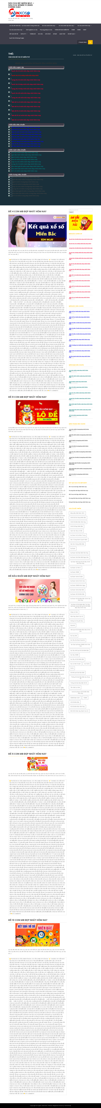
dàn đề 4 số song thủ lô (54, 317)
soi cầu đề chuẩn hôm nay (23, 1078)
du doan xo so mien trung (77, 535)
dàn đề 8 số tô (52, 491)
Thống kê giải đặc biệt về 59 (78, 683)
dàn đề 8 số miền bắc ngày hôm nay (23, 475)
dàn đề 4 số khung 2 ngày (29, 290)
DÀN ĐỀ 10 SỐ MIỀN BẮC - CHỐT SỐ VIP (42, 999)
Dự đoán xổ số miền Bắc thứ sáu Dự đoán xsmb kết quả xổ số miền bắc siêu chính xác (81, 606)
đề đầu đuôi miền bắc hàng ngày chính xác (49, 695)
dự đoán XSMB (74, 572)
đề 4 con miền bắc (40, 346)
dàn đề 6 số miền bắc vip (20, 819)
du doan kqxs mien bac (22, 1026)
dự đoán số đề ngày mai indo (42, 338)
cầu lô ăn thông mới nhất (44, 267)
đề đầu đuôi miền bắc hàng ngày (23, 695)
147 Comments (29, 1093)
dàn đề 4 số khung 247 (31, 292)
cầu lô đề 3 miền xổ (51, 269)
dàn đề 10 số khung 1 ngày (44, 988)
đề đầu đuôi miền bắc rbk (46, 701)
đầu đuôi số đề (48, 676)
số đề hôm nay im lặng (46, 350)
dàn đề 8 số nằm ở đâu (49, 481)
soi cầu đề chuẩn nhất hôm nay (33, 550)
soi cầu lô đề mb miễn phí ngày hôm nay (25, 377)
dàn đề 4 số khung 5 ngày (27, 296)
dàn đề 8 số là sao (40, 467)
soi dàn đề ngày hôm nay (29, 385)
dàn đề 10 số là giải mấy (37, 995)
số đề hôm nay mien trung (22, 352)
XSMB (73, 30)
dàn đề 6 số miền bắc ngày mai (31, 815)
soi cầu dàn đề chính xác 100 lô (39, 715)
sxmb (72, 668)
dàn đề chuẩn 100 (18, 1022)
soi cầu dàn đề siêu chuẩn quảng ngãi (40, 724)
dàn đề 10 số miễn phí (35, 1009)
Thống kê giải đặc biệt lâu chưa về (80, 677)
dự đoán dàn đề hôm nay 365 (24, 323)
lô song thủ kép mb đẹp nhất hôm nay (80, 498)
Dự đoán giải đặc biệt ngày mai (79, 557)
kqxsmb (72, 625)
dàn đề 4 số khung (54, 288)
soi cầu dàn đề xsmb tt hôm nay (29, 373)
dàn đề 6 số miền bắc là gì (45, 813)
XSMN (79, 30)
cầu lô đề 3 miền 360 (19, 624)
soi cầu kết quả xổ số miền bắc (79, 650)
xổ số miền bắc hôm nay (77, 706)
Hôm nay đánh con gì (76, 616)
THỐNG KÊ (32, 34)
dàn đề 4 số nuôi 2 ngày (37, 313)
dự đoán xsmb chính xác (77, 581)
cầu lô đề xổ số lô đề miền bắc (38, 452)
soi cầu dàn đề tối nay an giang (21, 546)
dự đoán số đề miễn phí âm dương (45, 333)
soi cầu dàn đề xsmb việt (48, 373)
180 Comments (42, 569)
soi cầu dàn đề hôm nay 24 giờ (27, 363)
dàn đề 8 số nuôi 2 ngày (50, 485)
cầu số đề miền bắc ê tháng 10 (49, 458)
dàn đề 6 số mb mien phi (32, 810)
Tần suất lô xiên (75, 687)
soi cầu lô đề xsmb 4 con (25, 383)
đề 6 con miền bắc (56, 867)
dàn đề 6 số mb (20, 810)
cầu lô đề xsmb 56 (18, 277)
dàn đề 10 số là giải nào (53, 995)
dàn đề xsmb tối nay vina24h (36, 498)
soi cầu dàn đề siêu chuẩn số (26, 369)
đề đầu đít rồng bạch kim (28, 682)
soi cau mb (73, 635)
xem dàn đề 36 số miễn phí (23, 387)
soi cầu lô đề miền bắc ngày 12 (50, 379)
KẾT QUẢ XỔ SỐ (13, 34)
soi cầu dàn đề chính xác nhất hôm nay (24, 537)
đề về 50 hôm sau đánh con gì (79, 711)
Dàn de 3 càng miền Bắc (77, 544)
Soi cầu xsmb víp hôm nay (66, 25)
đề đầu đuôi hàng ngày (19, 686)
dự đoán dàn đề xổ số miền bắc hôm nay (25, 327)
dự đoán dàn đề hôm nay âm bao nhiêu (46, 323)
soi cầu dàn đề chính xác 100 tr (21, 360)
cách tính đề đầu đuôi (21, 261)
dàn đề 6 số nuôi (24, 825)
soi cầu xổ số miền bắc (77, 659)
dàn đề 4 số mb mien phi (22, 300)
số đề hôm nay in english (30, 527)
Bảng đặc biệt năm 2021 (77, 513)
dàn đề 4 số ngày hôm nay (52, 310)
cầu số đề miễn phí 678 (43, 460)
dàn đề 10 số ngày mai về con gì (27, 1015)
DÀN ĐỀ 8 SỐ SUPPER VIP (25, 491)
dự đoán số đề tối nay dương (21, 519)
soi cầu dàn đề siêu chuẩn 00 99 (35, 367)
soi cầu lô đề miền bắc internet (52, 556)
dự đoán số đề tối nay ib (43, 344)
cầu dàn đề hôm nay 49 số (27, 618)
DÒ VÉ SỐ (48, 34)
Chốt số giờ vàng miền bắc (78, 517)
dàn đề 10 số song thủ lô (37, 1020)
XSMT (84, 30)
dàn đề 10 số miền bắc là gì (24, 1003)
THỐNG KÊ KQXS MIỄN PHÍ (62, 30)
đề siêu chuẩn (23, 871)
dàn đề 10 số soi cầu (22, 1020)
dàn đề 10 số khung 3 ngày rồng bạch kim (43, 993)
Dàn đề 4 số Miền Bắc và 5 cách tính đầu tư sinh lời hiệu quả (38, 306)
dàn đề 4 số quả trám (25, 315)
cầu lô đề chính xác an (26, 271)
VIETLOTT (23, 34)
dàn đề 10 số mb (51, 997)
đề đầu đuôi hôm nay (21, 688)
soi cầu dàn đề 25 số (49, 356)
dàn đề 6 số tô (41, 831)
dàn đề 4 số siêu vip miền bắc (23, 317)
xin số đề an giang (55, 387)
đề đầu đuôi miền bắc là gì (23, 348)
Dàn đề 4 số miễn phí (24, 308)
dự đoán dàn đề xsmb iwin (23, 331)
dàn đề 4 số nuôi (24, 313)
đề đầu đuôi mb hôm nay (52, 690)
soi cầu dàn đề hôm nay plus (32, 365)
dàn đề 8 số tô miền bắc (23, 492)
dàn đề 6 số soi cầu (39, 829)
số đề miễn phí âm (53, 352)
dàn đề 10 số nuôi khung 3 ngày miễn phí (41, 1016)
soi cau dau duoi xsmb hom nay (52, 730)
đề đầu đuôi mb (17, 690)
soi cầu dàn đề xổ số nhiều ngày (23, 548)
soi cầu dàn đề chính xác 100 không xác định (30, 358)
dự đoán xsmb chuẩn (76, 576)
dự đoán (72, 548)
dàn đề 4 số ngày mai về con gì (48, 312)
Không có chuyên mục (76, 621)
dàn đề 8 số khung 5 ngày (27, 466)
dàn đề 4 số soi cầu (39, 317)
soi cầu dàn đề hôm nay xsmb (51, 365)
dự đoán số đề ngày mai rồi (31, 340)
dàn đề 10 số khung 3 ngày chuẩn (50, 991)
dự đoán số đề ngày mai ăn (24, 338)
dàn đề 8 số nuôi (36, 485)
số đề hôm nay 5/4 (19, 350)
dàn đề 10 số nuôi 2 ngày (20, 1016)
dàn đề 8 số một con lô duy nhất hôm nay (27, 481)
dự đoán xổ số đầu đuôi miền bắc (29, 670)
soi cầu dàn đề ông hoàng (27, 543)
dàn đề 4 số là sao (40, 298)
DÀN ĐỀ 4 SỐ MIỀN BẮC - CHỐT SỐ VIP (41, 300)
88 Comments (29, 747)
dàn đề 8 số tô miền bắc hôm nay (41, 492)
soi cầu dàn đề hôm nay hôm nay (24, 541)
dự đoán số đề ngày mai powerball (28, 516)
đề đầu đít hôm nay (41, 680)
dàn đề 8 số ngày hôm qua (27, 483)
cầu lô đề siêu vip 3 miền (27, 273)
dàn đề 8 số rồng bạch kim (52, 487)
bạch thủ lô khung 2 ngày (16, 38)
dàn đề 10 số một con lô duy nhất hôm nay (47, 1011)
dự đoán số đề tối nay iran (22, 521)
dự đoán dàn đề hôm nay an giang (48, 500)
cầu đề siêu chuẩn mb (43, 788)
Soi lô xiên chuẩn (75, 664)
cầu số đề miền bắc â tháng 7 (34, 281)
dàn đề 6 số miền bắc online (51, 815)
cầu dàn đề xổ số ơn (29, 267)
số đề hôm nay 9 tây (32, 350)
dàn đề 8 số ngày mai (43, 483)
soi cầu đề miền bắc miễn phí (34, 375)
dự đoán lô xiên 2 (75, 567)
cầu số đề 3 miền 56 (43, 279)
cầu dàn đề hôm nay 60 (28, 263)
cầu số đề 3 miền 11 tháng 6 (47, 277)
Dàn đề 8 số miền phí (41, 479)
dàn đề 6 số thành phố (28, 831)
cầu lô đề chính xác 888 (26, 626)
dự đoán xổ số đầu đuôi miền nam (51, 670)
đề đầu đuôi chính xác (36, 684)
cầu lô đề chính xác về (42, 271)
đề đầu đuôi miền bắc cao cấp (46, 691)
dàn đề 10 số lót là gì (39, 997)
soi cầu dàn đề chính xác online (38, 362)
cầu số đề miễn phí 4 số (45, 283)
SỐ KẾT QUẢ (71, 34)
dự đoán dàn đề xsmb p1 (40, 331)
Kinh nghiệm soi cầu (31, 30)
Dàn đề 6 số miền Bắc (47, 810)
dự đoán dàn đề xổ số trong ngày (50, 327)
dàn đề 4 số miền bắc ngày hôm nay (40, 304)
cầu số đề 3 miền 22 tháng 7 (47, 454)
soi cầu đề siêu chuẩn (46, 896)
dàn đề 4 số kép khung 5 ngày (22, 288)
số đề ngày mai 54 (23, 354)
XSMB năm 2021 (75, 697)
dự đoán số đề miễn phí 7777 (24, 333)
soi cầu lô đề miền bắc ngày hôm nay (29, 902)
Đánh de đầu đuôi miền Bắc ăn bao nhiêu (41, 674)
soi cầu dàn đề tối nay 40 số (46, 369)
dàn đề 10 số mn (28, 1011)
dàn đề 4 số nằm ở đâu (36, 310)
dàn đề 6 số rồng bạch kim (41, 827)
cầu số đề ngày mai (41, 462)
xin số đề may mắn (35, 389)
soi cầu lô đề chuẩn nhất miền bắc (43, 552)
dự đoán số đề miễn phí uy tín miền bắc (41, 335)
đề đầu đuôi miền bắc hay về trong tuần (47, 697)
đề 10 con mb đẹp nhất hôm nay (27, 920)
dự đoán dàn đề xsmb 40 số (37, 329)
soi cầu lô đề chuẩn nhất (23, 552)
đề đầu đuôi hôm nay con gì (37, 688)
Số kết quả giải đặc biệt (77, 672)
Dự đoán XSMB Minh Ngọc (77, 585)
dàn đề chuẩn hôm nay (31, 1022)
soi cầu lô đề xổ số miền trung (46, 560)
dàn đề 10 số (37, 986)
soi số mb (40, 385)
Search (71, 212)
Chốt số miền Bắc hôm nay (78, 522)
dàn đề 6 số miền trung (49, 819)
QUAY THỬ (62, 34)
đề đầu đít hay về (30, 678)
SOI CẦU (40, 34)
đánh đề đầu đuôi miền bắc (34, 676)
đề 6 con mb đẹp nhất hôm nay (27, 753)
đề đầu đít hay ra (18, 678)
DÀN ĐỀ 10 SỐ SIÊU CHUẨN (41, 1018)
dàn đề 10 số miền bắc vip (20, 1009)
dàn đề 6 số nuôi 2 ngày (37, 825)
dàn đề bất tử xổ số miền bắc (31, 319)
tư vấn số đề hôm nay (52, 564)
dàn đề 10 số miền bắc (24, 999)
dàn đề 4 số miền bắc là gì (20, 304)
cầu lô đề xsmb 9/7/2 (31, 277)
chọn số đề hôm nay (18, 286)
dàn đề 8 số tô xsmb (25, 494)
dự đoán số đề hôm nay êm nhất (44, 508)
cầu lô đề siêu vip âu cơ (43, 273)
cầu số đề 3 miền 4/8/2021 (28, 279)
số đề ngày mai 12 (33, 529)
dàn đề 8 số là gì (41, 466)
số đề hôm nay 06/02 (30, 525)
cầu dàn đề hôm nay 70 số (45, 263)
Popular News (83, 42)
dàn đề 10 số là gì (24, 995)
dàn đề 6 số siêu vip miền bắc (23, 829)
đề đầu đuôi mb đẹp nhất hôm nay (29, 576)
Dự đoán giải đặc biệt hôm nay (79, 553)
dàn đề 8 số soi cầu (47, 489)
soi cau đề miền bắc (18, 375)
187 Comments (53, 390)
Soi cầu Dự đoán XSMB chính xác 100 (80, 645)
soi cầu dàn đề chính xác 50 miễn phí (44, 360)
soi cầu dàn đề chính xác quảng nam (45, 718)
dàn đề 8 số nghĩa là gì (23, 485)
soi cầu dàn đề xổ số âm (28, 371)
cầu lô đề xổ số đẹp (35, 275)
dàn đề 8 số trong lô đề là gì (42, 494)
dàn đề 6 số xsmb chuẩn (31, 840)
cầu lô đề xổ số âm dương (20, 275)
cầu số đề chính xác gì (39, 456)
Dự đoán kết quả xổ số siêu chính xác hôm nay (80, 562)
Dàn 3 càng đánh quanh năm (78, 539)
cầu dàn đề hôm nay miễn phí (43, 265)
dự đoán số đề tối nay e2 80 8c (25, 344)
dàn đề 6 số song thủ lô (54, 829)
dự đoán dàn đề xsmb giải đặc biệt (44, 506)
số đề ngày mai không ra (54, 354)
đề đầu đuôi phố (38, 348)
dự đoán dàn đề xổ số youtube (48, 651)
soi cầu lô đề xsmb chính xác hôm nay (46, 383)
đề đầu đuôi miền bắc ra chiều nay (26, 701)
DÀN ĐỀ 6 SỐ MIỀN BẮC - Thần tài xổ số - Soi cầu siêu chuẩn (40, 812)
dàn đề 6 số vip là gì (34, 838)
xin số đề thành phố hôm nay (50, 389)
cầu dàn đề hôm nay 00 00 (49, 261)
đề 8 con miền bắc (56, 521)
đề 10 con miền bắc (53, 1049)
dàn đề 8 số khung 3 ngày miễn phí (37, 464)
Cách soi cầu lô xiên (76, 531)
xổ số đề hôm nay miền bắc (45, 745)
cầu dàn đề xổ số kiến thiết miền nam (24, 622)
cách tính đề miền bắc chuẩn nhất (40, 961)
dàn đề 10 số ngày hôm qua (49, 1013)
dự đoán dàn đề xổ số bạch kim (38, 502)
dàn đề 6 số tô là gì (52, 831)
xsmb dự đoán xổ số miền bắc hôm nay (80, 692)
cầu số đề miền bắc (17, 281)
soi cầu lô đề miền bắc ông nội (39, 381)
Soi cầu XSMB (74, 655)
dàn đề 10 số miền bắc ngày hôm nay (29, 1005)
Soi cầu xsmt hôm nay (84, 25)
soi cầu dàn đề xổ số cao (45, 371)
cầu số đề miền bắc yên (30, 283)
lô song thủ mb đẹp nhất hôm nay (78, 490)
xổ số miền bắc (74, 702)
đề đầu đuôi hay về (34, 686)
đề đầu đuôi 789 (51, 346)
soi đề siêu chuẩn (53, 906)
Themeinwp (67, 1105)
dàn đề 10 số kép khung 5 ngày (51, 986)
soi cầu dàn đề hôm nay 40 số (47, 363)
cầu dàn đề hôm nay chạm (21, 620)
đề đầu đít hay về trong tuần (25, 680)
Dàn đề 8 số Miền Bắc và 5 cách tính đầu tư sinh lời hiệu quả (40, 477)
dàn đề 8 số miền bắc (36, 469)
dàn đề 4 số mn (51, 308)
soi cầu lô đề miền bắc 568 (47, 377)
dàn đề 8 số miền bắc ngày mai (45, 475)
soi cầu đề (19, 550)
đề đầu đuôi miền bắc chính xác (32, 693)
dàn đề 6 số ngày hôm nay (52, 821)
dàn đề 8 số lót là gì (53, 467)
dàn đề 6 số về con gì (32, 837)
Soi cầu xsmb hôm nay (48, 25)
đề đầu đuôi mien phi (18, 705)
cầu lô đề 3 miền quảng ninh (35, 269)
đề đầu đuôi (54, 682)
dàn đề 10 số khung (29, 988)
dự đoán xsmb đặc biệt (77, 590)
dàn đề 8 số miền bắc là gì (36, 473)
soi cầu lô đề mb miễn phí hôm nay (40, 554)
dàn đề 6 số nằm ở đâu (36, 821)
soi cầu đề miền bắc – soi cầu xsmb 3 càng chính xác (21, 5)
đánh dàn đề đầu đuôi (20, 674)
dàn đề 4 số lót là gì (53, 298)
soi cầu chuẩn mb (37, 356)
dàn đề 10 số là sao (25, 997)
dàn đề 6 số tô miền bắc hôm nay (30, 833)
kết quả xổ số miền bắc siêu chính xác (81, 630)
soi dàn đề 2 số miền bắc (50, 562)
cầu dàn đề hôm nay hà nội (24, 265)
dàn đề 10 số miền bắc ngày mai (51, 1005)
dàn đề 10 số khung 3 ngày (30, 991)
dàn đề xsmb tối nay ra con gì (41, 321)
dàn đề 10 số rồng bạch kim (25, 1018)
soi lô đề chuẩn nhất (26, 564)
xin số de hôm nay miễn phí (40, 387)
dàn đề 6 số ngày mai (31, 823)
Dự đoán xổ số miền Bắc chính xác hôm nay (80, 599)
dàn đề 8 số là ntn (28, 467)
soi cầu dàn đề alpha (20, 533)
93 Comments (16, 914)
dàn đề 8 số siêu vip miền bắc (31, 489)
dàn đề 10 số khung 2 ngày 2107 (29, 989)
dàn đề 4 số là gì (41, 296)
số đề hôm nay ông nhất (40, 352)
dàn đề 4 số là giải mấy (54, 296)
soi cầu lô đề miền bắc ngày (30, 379)
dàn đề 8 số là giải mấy (54, 466)
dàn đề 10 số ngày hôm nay (31, 1013)
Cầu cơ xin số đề (35, 261)
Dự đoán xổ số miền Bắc (77, 594)
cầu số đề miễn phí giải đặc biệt (43, 285)
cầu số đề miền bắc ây (51, 281)
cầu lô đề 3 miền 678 (19, 269)
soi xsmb (87, 664)
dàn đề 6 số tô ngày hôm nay (50, 833)
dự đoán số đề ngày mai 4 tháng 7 (49, 512)
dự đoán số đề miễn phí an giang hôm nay (43, 657)
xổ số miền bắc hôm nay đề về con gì (35, 390)
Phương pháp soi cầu (46, 30)
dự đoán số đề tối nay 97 (42, 342)
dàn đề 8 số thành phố (40, 491)
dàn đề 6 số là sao (51, 808)
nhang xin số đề (49, 348)
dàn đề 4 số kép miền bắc (40, 288)
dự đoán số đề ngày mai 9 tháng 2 (41, 514)
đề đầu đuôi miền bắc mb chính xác (36, 699)
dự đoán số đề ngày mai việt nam (22, 342)
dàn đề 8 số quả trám (36, 487)
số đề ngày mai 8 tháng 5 (37, 354)
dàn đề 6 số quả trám (25, 827)
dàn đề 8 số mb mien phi (22, 469)
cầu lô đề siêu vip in (45, 450)
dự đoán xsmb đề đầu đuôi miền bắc (35, 672)
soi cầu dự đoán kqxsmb (77, 640)
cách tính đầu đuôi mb (21, 616)
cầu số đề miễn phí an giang (23, 285)
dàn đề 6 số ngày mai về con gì (48, 823)
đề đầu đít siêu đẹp (43, 682)
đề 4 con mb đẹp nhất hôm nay (27, 211)
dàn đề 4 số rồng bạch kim (41, 315)
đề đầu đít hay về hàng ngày (45, 678)
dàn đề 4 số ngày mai (31, 312)
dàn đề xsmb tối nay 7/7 (48, 319)
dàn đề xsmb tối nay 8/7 (38, 496)
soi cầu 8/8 (27, 356)
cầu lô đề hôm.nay (56, 271)
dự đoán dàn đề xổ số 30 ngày (36, 325)
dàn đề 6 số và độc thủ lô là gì (48, 835)
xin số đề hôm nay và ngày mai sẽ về (48, 743)
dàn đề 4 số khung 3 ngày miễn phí (34, 294)
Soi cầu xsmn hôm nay (15, 30)
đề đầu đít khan (53, 680)
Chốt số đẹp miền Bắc (76, 526)
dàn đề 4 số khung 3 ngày (47, 292)
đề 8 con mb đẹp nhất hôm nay (27, 397)
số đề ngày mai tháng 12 (39, 531)
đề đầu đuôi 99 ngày (25, 523)
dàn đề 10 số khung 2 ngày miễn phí (50, 989)
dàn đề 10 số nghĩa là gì (46, 1015)
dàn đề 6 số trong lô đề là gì (28, 835)
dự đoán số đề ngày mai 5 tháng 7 (33, 337)
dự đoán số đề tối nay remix (24, 346)
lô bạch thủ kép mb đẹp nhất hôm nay (80, 502)
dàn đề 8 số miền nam (28, 479)
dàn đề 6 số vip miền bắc (49, 838)
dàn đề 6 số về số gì (46, 837)
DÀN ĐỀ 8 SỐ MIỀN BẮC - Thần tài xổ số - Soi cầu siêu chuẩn (30, 471)
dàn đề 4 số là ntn (28, 298)
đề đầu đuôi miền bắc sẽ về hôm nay (37, 703)
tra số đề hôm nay (50, 385)
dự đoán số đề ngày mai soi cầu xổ (23, 665)
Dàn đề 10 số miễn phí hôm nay (35, 286)
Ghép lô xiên (74, 612)
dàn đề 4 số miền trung (38, 308)
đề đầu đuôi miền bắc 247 (27, 691)
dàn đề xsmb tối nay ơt (24, 321)
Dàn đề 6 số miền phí (35, 819)
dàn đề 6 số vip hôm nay (19, 838)
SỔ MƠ (55, 34)
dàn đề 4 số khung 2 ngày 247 (48, 290)
